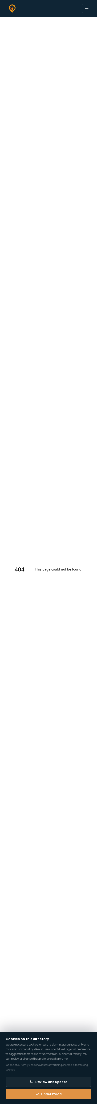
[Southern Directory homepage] (12, 8)
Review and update (51, 1081)
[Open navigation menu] (86, 8)
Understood (51, 1094)
